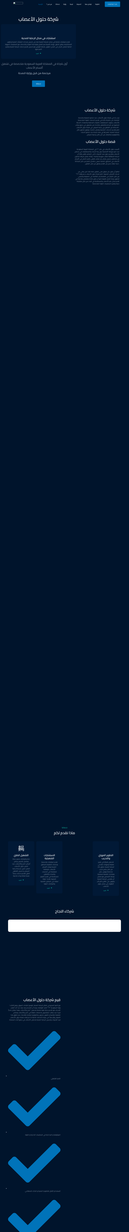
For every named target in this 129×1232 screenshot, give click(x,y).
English (97, 4)
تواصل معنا (88, 4)
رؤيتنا (64, 4)
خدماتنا (58, 4)
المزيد (37, 53)
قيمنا (71, 4)
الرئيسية (40, 4)
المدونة (79, 4)
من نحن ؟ (49, 4)
